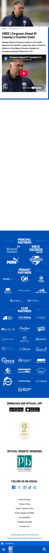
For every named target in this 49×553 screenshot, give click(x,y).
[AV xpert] (24, 360)
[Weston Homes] (13, 249)
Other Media (23, 538)
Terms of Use (24, 504)
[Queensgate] (41, 339)
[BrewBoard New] (7, 370)
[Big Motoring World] (24, 389)
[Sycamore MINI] (32, 301)
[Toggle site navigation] (3, 549)
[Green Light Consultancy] (24, 339)
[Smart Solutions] (7, 291)
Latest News (9, 543)
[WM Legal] (7, 339)
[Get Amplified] (41, 381)
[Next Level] (24, 291)
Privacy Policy (25, 499)
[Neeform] (7, 349)
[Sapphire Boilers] (41, 349)
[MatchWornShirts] (41, 360)
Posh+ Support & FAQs (24, 513)
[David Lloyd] (24, 329)
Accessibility (24, 517)
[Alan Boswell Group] (7, 317)
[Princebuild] (7, 279)
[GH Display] (24, 279)
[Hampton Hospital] (24, 349)
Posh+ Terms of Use (24, 508)
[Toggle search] (44, 549)
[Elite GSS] (7, 329)
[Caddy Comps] (41, 329)
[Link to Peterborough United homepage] (11, 549)
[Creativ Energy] (24, 381)
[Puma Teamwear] (13, 261)
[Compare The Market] (41, 279)
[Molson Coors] (41, 318)
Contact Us (24, 526)
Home (2, 543)
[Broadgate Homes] (41, 371)
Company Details (24, 522)
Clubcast (39, 538)
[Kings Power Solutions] (36, 261)
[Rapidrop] (7, 381)
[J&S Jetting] (24, 317)
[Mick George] (36, 249)
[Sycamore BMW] (16, 301)
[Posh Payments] (24, 371)
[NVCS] (7, 361)
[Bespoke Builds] (41, 291)
